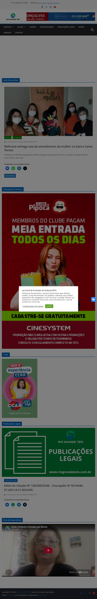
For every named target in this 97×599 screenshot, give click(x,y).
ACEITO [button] (49, 306)
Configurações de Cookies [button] (32, 306)
